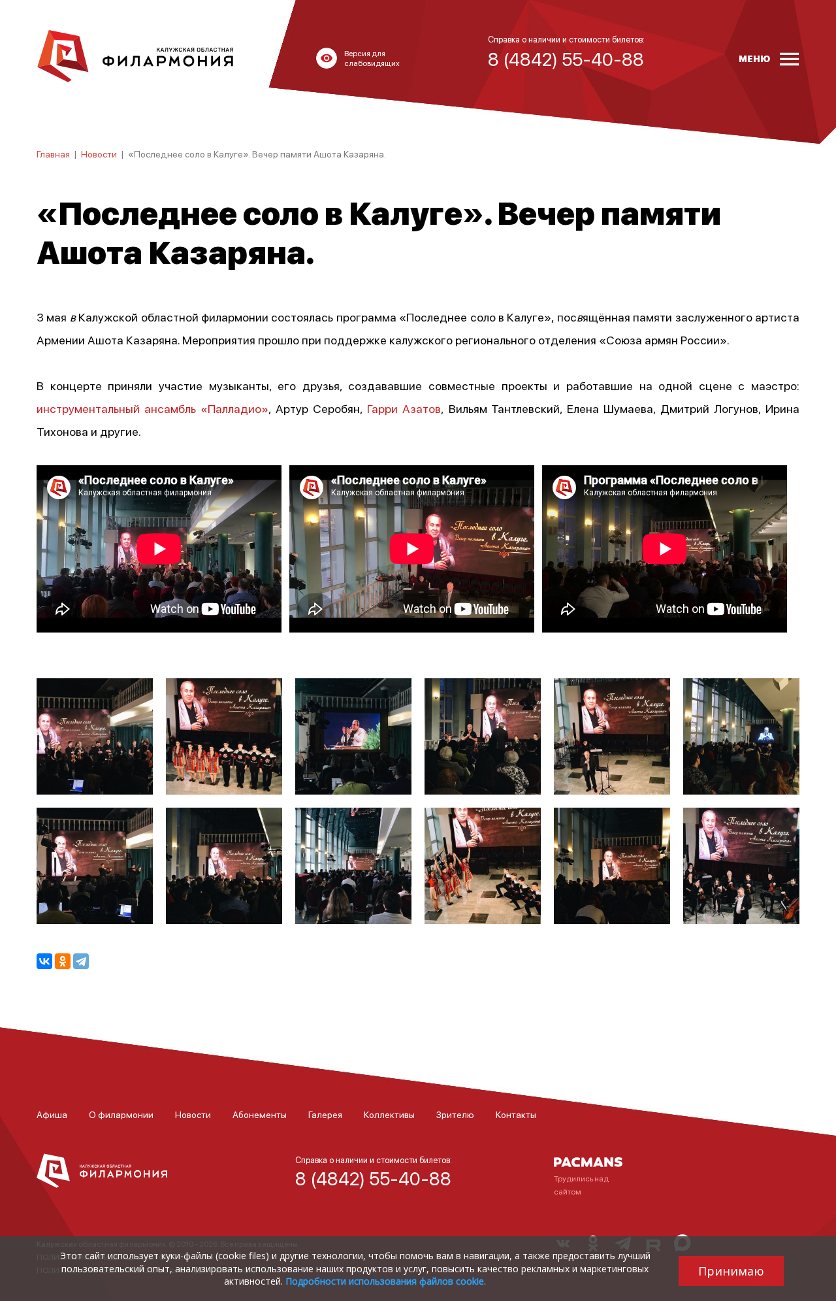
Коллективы (389, 1114)
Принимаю (731, 1271)
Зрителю (455, 1114)
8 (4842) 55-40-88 (373, 1178)
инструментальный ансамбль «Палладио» (152, 408)
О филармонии (121, 1114)
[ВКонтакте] (44, 961)
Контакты (516, 1114)
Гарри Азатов (404, 408)
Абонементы (260, 1114)
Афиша (52, 1114)
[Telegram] (81, 961)
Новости (99, 153)
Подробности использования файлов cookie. (385, 1281)
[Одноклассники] (63, 961)
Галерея (325, 1114)
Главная (53, 153)
